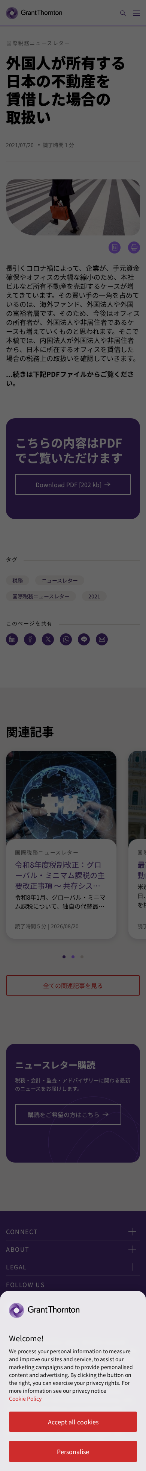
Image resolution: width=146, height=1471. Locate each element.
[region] (73, 1381)
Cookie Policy (25, 1398)
